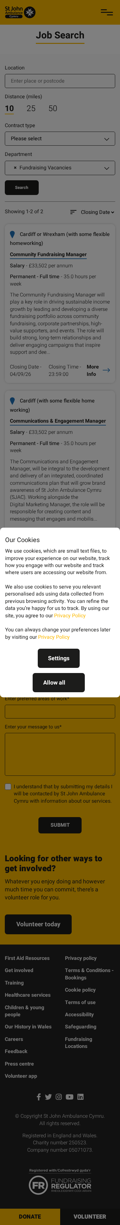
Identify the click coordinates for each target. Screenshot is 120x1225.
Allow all (54, 682)
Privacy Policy (70, 616)
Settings (58, 658)
